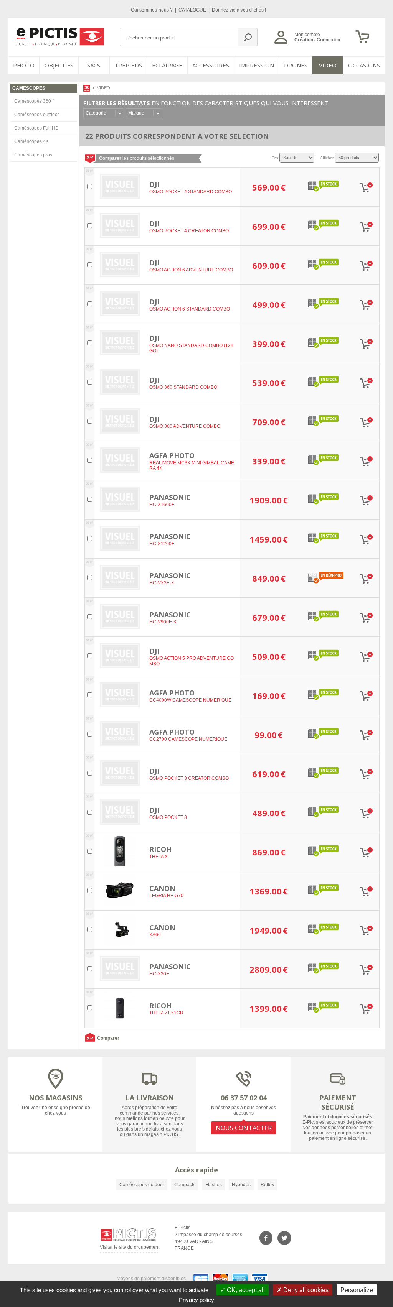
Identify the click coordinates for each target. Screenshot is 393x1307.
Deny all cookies (305, 1290)
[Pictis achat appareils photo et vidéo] (87, 87)
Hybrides (241, 1184)
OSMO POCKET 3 (168, 817)
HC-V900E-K (163, 622)
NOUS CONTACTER (244, 1128)
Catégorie (96, 113)
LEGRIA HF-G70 (166, 895)
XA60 (155, 934)
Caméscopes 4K (31, 141)
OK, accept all (245, 1290)
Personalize (356, 1290)
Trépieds (128, 65)
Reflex (267, 1184)
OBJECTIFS (59, 65)
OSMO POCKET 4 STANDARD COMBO (190, 191)
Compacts (184, 1184)
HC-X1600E (162, 504)
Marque (136, 113)
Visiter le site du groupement (129, 1248)
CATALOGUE (192, 10)
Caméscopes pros (33, 155)
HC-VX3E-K (161, 582)
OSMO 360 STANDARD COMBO (183, 387)
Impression (256, 65)
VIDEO (328, 65)
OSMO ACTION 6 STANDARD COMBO (189, 309)
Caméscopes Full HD (36, 128)
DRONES (295, 65)
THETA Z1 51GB (166, 1013)
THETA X (158, 856)
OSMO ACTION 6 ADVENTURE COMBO (191, 270)
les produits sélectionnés (136, 158)
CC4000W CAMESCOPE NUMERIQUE (190, 700)
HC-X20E (159, 974)
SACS (93, 65)
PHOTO (24, 65)
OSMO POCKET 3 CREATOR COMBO (189, 778)
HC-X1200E (162, 543)
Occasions (364, 65)
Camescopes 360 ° (34, 101)
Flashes (213, 1184)
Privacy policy (196, 1300)
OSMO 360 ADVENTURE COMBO (184, 426)
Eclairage (167, 65)
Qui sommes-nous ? (152, 10)
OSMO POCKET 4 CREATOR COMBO (189, 230)
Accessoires (210, 65)
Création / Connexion (317, 40)
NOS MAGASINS (55, 1097)
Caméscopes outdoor (36, 114)
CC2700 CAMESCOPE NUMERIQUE (188, 739)
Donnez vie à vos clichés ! (239, 10)
